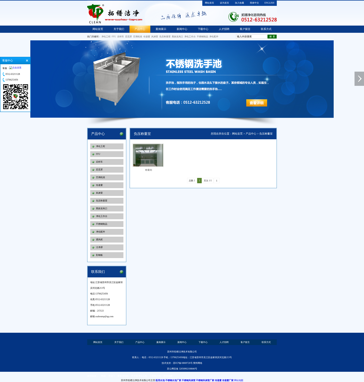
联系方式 (266, 29)
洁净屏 (99, 247)
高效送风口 (177, 36)
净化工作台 (190, 36)
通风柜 (99, 239)
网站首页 (209, 3)
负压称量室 (165, 36)
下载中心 (203, 29)
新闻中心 (182, 29)
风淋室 (154, 36)
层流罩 (128, 36)
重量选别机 (123, 376)
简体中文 (254, 3)
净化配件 (213, 36)
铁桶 (103, 376)
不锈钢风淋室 (188, 380)
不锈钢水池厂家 (173, 380)
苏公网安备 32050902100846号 (182, 368)
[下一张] (359, 79)
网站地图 (238, 380)
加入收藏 (239, 3)
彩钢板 (99, 255)
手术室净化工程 (139, 376)
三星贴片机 (155, 376)
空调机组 (137, 36)
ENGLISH (269, 3)
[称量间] (149, 155)
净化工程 (106, 36)
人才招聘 (224, 29)
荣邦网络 (197, 363)
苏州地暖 (168, 376)
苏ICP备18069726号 (183, 363)
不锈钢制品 (202, 36)
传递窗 (146, 36)
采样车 (120, 36)
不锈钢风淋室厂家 (205, 380)
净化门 (111, 376)
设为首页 (224, 3)
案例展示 (161, 29)
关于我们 (119, 29)
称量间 (148, 170)
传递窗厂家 (228, 380)
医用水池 (160, 380)
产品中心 (140, 29)
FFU (114, 36)
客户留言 (245, 29)
